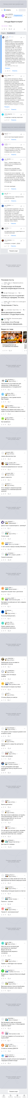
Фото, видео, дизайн (14, 554)
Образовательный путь (18, 282)
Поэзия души (11, 293)
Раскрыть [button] (7, 68)
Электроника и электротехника (15, 684)
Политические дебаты (17, 318)
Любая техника (13, 899)
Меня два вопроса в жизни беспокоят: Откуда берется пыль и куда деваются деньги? (13, 314)
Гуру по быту (10, 17)
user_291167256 (7, 318)
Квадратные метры (14, 842)
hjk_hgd (5, 293)
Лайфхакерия (12, 523)
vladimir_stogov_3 (8, 282)
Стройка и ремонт (13, 764)
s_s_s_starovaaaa (8, 309)
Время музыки (13, 589)
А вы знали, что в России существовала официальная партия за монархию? (11, 324)
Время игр (11, 1056)
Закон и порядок (13, 1020)
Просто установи (14, 544)
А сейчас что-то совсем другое (18, 301)
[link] (11, 342)
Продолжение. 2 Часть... (10, 305)
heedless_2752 (7, 301)
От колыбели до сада (14, 407)
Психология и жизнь (14, 464)
